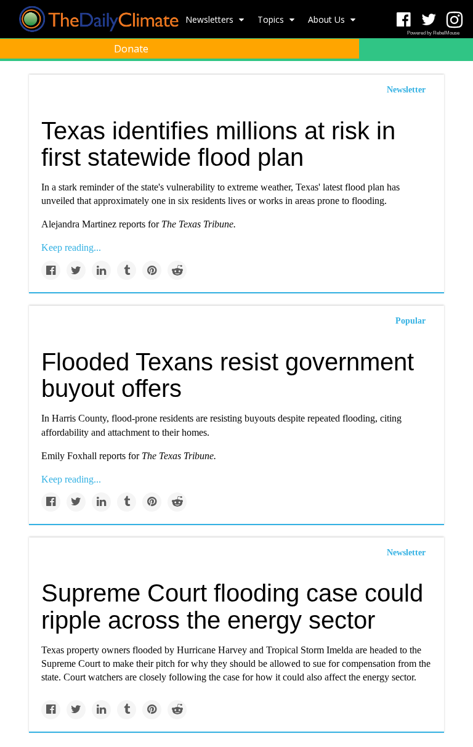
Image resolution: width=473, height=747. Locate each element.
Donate (131, 48)
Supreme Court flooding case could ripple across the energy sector (232, 606)
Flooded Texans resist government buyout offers (227, 375)
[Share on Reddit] (177, 270)
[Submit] (456, 78)
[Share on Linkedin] (101, 270)
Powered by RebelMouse (433, 33)
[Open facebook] (403, 20)
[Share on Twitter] (76, 270)
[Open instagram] (454, 20)
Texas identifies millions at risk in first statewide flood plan (218, 144)
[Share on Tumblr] (126, 270)
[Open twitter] (429, 20)
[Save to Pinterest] (151, 270)
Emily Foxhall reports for (128, 456)
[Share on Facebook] (50, 270)
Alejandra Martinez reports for (138, 224)
